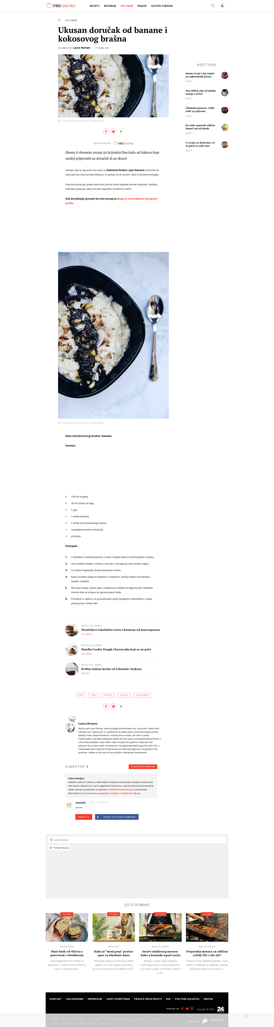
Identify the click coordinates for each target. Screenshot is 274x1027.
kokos (94, 695)
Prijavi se (83, 817)
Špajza (189, 116)
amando (80, 802)
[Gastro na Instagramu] (192, 1008)
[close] (246, 1015)
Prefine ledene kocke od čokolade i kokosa (111, 669)
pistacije (108, 695)
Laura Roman (81, 47)
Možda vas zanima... (92, 625)
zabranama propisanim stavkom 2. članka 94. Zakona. (113, 793)
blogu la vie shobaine (130, 198)
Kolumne (71, 20)
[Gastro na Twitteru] (187, 1008)
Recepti (85, 673)
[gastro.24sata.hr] (60, 5)
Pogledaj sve (143, 766)
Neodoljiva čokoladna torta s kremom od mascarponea (120, 630)
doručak (124, 695)
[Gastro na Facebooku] (182, 1008)
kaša (81, 695)
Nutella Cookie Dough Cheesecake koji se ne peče (116, 649)
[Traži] (213, 6)
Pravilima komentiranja (120, 789)
